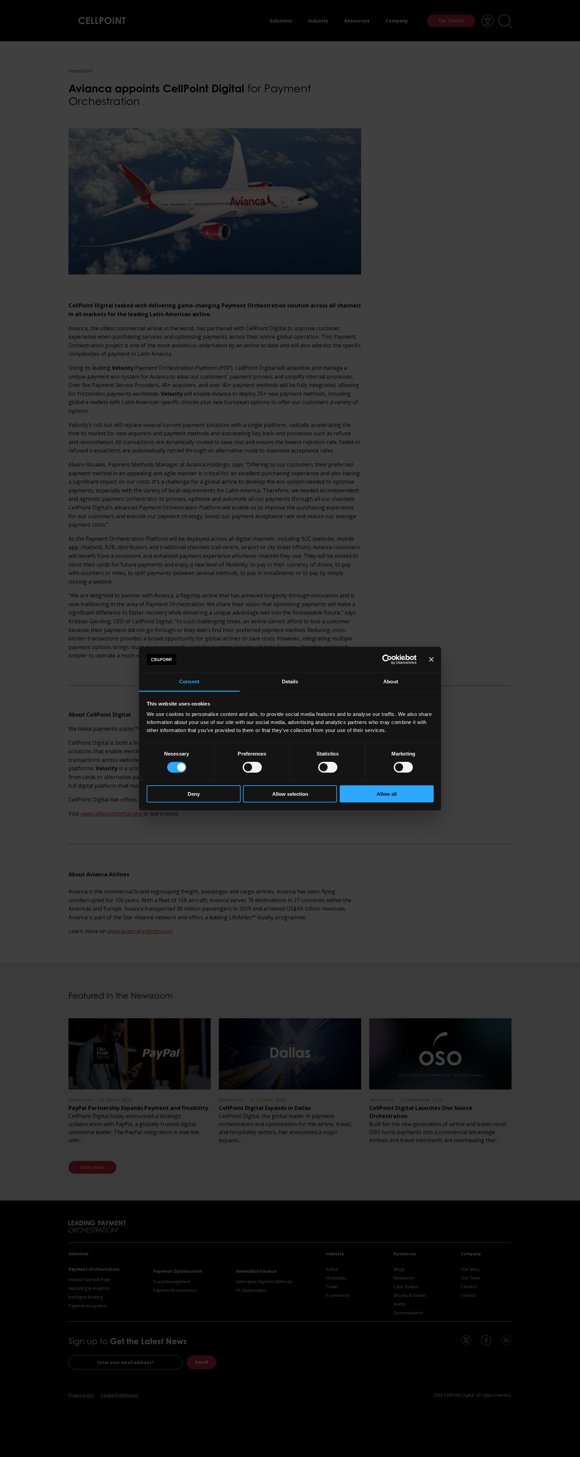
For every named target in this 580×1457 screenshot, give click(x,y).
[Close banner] (431, 659)
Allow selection (290, 794)
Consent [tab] (189, 681)
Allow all (387, 794)
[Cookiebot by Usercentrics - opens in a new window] (387, 659)
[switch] (252, 767)
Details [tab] (290, 681)
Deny (194, 794)
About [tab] (390, 681)
